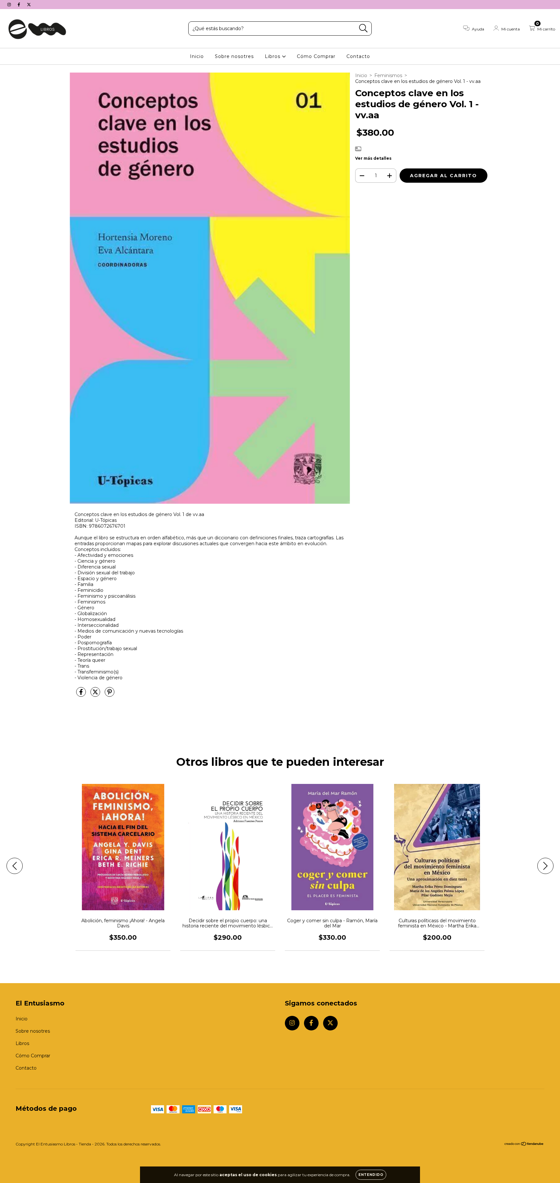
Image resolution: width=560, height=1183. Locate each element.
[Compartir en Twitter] (95, 694)
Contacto (358, 56)
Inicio (197, 56)
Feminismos (388, 75)
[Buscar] (363, 28)
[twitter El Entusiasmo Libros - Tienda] (29, 4)
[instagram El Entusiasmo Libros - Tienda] (10, 4)
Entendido (370, 1175)
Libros (273, 56)
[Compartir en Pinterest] (109, 694)
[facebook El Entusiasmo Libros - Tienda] (19, 4)
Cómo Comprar (316, 56)
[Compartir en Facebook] (81, 694)
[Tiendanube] (524, 1144)
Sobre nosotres (234, 56)
